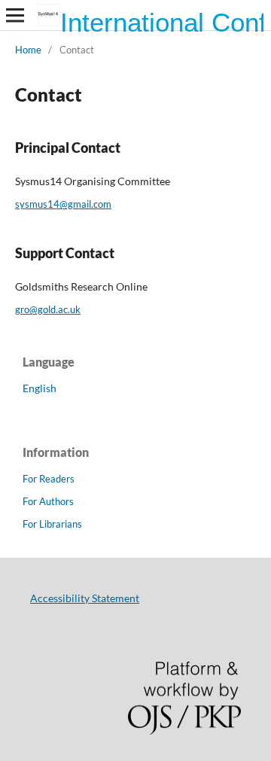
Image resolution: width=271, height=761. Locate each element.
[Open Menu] (15, 15)
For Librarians (52, 524)
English (39, 388)
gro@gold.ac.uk (48, 309)
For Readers (49, 479)
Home (28, 50)
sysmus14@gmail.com (63, 204)
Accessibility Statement (84, 598)
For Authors (48, 501)
